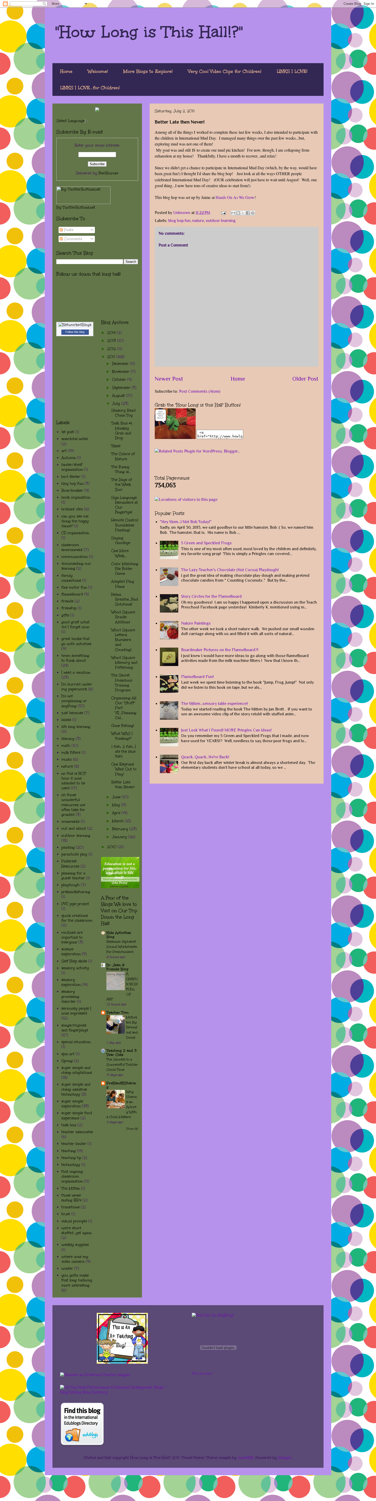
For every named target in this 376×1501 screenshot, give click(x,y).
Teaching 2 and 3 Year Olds (121, 1052)
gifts (65, 615)
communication (74, 556)
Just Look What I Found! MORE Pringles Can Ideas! (226, 730)
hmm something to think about (75, 658)
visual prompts (74, 1221)
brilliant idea (72, 509)
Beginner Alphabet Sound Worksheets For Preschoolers (121, 946)
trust (65, 1214)
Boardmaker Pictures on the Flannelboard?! (219, 650)
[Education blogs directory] (82, 1445)
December (121, 363)
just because (72, 712)
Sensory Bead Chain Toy (123, 413)
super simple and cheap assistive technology (76, 1089)
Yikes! (115, 446)
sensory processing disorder (70, 996)
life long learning (75, 726)
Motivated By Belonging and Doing (132, 1027)
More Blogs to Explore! (148, 71)
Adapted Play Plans (122, 584)
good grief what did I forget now (75, 624)
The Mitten (70, 1188)
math (65, 745)
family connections (71, 578)
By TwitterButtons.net (75, 207)
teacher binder (73, 1143)
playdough (70, 885)
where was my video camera (74, 1259)
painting (68, 847)
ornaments (70, 821)
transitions (70, 1207)
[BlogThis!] (238, 213)
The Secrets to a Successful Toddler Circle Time (122, 1064)
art (64, 450)
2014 (112, 332)
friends (67, 601)
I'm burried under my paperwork (76, 687)
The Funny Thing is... (121, 469)
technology (70, 1164)
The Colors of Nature (123, 456)
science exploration (71, 951)
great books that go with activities (76, 641)
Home (66, 71)
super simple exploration (72, 1104)
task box (68, 1125)
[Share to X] (243, 213)
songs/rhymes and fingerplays (74, 1028)
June (117, 797)
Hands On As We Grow (235, 197)
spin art (67, 1054)
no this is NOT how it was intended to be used (73, 781)
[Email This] (233, 213)
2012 (112, 348)
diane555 (245, 1457)
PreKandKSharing (121, 1085)
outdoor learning (221, 220)
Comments (72, 238)
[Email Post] (223, 212)
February (120, 829)
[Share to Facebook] (247, 213)
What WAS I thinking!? (122, 736)
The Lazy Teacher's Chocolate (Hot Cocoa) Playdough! (230, 570)
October (119, 379)
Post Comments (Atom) (199, 391)
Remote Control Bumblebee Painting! (124, 525)
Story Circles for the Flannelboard (211, 596)
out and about (73, 828)
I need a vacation (75, 672)
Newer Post (169, 379)
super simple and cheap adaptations (76, 1070)
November (121, 371)
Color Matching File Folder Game (124, 568)
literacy (67, 738)
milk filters (70, 752)
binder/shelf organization (72, 467)
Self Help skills (74, 961)
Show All (132, 1129)
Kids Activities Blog (118, 934)
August (119, 395)
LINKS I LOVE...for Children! (90, 88)
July (116, 403)
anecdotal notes (74, 438)
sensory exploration (71, 982)
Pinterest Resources (70, 863)
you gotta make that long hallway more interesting (76, 1280)
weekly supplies (75, 1244)
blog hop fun (179, 220)
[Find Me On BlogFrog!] (213, 1315)
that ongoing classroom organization (72, 1176)
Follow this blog (74, 331)
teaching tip (71, 1157)
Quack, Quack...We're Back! (205, 757)
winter (67, 1268)
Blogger (285, 1457)
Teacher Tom (117, 1012)
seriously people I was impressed (76, 1011)
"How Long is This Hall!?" (149, 31)
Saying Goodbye (120, 540)
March (118, 821)
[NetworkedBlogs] (75, 324)
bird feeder (70, 476)
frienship (68, 608)
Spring (67, 1060)
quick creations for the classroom (76, 918)
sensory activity (75, 968)
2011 (111, 356)
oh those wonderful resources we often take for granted (73, 805)
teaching (68, 1150)
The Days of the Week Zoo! (121, 484)
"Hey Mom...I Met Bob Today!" (186, 522)
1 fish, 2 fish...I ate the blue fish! (123, 751)
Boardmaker (72, 490)
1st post (67, 432)
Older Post (305, 379)
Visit (202, 1373)
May (116, 805)
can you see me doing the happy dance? (75, 521)
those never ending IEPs (71, 1198)
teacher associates (77, 1132)
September (121, 387)
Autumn (68, 457)
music (66, 759)
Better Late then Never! (123, 784)
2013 (112, 340)
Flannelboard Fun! (197, 676)
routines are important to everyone (72, 937)
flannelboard (72, 594)
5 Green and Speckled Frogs (206, 543)
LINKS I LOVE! (292, 71)
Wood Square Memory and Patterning (124, 662)
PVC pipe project (75, 903)
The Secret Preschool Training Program (121, 683)
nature (198, 220)
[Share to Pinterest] (252, 213)
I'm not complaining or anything (74, 701)
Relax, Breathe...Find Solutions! (124, 599)
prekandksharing (75, 891)
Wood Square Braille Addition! (123, 617)
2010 (112, 846)
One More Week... (120, 553)
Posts (68, 230)
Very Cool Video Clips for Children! (224, 71)
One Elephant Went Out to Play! (124, 769)
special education (76, 1042)
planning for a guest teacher (73, 876)
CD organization (75, 533)
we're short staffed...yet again (76, 1230)
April (116, 812)
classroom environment (72, 547)
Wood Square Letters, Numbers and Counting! (123, 640)
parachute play (74, 854)
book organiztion (75, 497)
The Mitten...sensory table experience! (214, 703)
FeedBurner (108, 173)
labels (66, 719)
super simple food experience (76, 1115)
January (120, 836)
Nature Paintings (196, 623)
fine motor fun (74, 587)
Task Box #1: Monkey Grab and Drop (122, 431)
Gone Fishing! (122, 725)
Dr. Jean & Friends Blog (117, 967)
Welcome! (98, 71)
